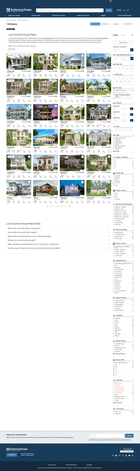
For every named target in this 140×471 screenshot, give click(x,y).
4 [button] (58, 206)
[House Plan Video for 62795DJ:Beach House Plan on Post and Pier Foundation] (8, 182)
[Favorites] (124, 10)
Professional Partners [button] (125, 15)
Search (109, 10)
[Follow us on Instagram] (120, 455)
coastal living (46, 38)
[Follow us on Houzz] (116, 455)
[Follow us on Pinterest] (113, 455)
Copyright (89, 465)
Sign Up (129, 436)
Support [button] (103, 15)
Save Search (123, 42)
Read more (12, 49)
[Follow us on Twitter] (126, 455)
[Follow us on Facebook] (123, 455)
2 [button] (53, 206)
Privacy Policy (52, 465)
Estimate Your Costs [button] (83, 15)
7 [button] (66, 206)
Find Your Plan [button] (36, 15)
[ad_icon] (19, 10)
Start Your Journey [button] (14, 15)
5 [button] (61, 206)
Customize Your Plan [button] (58, 15)
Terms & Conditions (71, 465)
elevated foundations (101, 38)
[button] (47, 206)
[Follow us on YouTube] (129, 455)
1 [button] (50, 206)
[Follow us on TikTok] (133, 455)
